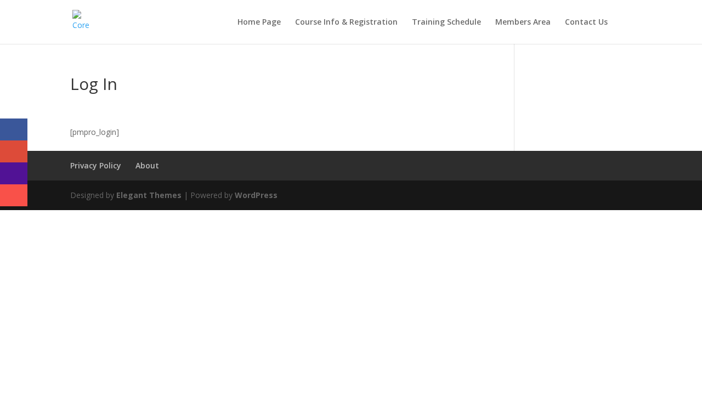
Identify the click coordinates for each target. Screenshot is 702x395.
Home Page (259, 22)
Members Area (523, 22)
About (147, 165)
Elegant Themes (149, 195)
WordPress (256, 195)
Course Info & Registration (346, 22)
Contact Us (586, 22)
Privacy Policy (95, 165)
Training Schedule (446, 22)
